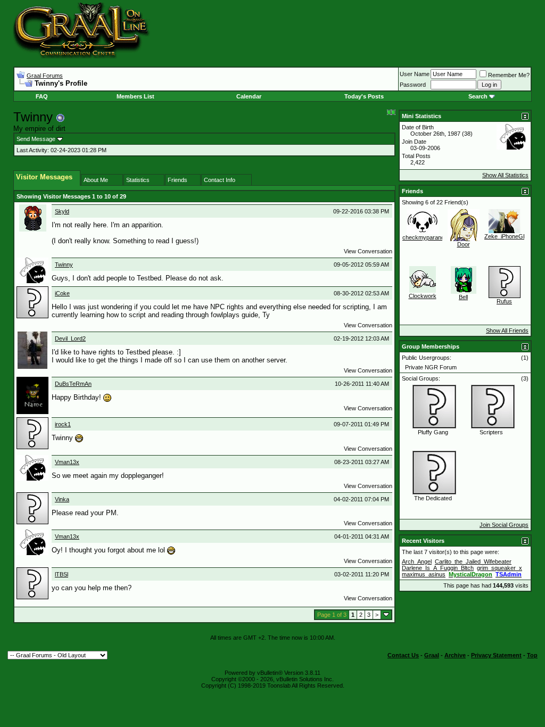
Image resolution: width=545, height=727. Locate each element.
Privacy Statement (496, 655)
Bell (463, 297)
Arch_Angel (417, 561)
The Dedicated (433, 498)
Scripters (491, 432)
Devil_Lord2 (70, 338)
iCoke (62, 293)
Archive (455, 655)
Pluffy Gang (433, 432)
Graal (431, 655)
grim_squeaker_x (499, 568)
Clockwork (422, 296)
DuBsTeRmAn (73, 384)
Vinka (62, 499)
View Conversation (368, 251)
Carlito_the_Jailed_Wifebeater (473, 561)
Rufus (504, 301)
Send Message (35, 139)
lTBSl (61, 574)
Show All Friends (507, 330)
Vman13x (67, 462)
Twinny (64, 264)
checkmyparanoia (425, 237)
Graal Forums (45, 75)
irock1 (63, 424)
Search (478, 96)
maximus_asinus (423, 574)
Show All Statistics (505, 175)
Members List (135, 96)
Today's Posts (364, 96)
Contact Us (403, 655)
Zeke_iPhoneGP (505, 236)
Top (532, 655)
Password (413, 84)
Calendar (248, 96)
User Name (415, 74)
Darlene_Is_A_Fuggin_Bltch (438, 568)
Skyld (62, 211)
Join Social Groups (504, 525)
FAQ (42, 96)
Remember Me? (509, 75)
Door (463, 244)
